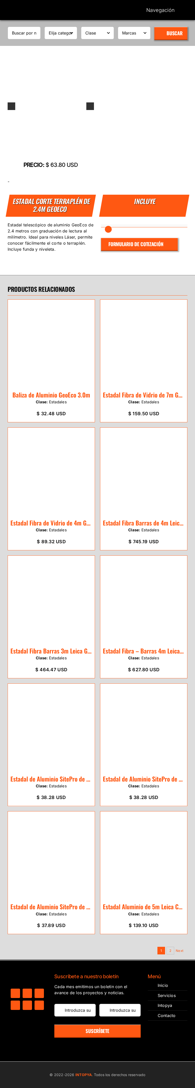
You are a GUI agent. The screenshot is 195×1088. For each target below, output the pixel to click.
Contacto (167, 1015)
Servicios (167, 995)
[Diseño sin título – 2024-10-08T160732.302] (51, 106)
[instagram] (39, 993)
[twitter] (27, 993)
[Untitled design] (27, 5)
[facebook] (15, 993)
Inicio (163, 985)
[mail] (27, 1005)
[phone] (39, 1005)
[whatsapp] (15, 1005)
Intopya (165, 1005)
